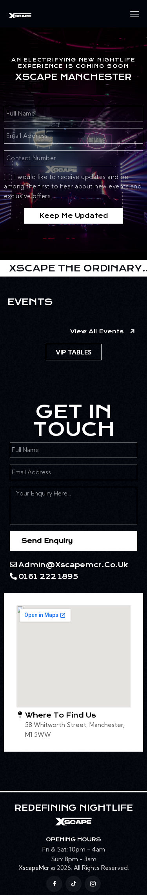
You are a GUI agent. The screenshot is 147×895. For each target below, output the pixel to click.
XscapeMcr (33, 867)
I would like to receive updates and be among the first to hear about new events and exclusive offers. (73, 186)
